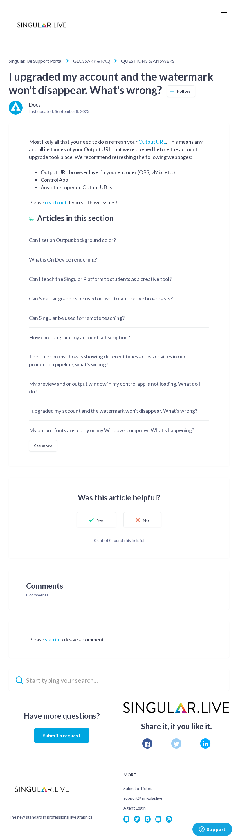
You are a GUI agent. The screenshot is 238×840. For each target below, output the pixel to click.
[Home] (42, 25)
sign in (52, 639)
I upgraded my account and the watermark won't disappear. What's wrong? (113, 411)
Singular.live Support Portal (35, 61)
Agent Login (134, 807)
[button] (223, 12)
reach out (56, 202)
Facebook (147, 743)
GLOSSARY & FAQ (91, 61)
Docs (35, 104)
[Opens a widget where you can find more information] (212, 830)
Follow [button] (183, 91)
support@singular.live (142, 798)
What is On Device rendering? (63, 259)
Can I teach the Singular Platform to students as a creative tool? (100, 279)
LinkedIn (205, 743)
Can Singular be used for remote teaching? (77, 318)
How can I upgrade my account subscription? (79, 337)
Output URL (152, 141)
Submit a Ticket (137, 788)
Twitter (176, 743)
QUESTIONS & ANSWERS (147, 61)
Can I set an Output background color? (72, 240)
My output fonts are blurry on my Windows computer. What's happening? (111, 430)
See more (43, 445)
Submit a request (61, 735)
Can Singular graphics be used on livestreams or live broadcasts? (101, 298)
